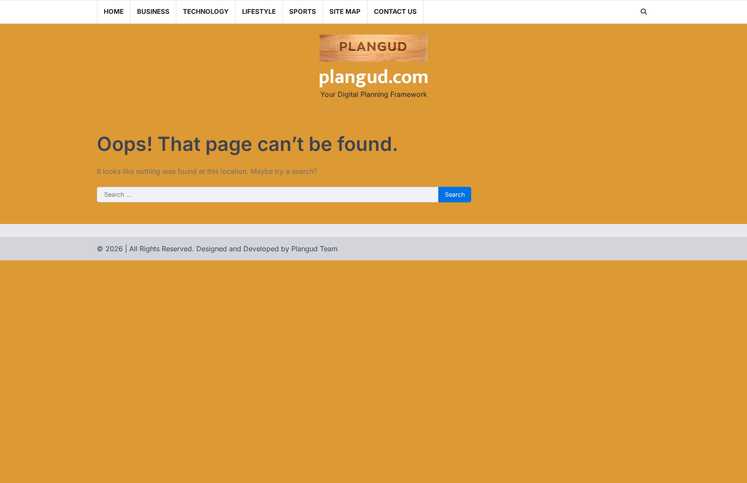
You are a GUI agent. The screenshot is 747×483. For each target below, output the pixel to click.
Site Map (345, 11)
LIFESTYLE (259, 11)
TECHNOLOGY (206, 11)
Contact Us (395, 11)
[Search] (643, 11)
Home (114, 11)
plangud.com (373, 77)
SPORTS (302, 11)
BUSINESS (153, 11)
